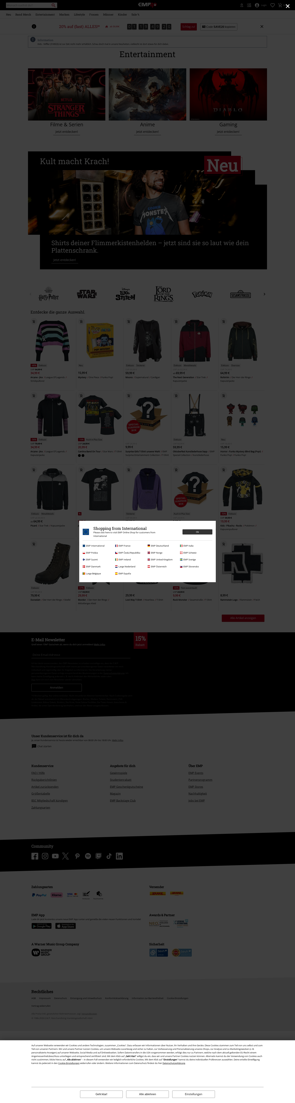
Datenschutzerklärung (174, 1063)
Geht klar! (101, 1094)
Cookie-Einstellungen (69, 1063)
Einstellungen (193, 1094)
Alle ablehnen (147, 1094)
